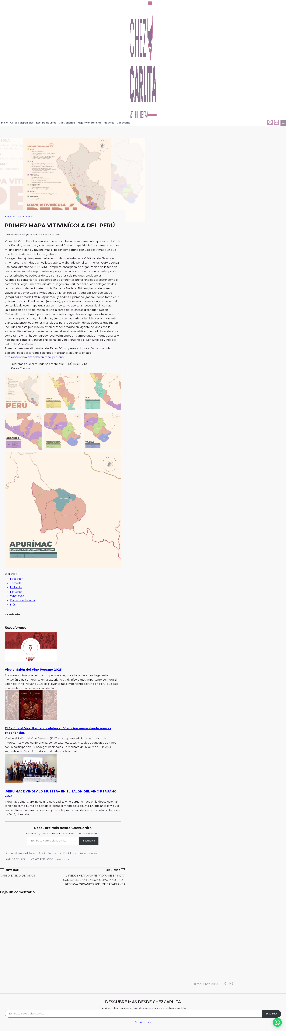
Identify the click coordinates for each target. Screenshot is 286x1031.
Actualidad (10, 216)
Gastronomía (67, 122)
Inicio (4, 122)
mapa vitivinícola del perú (20, 853)
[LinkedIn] (276, 122)
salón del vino (68, 853)
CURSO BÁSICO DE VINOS (17, 873)
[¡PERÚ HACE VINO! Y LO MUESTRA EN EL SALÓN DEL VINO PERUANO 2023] (31, 782)
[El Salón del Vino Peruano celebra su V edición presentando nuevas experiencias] (31, 719)
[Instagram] (270, 122)
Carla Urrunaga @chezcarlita (24, 234)
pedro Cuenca (47, 853)
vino (83, 853)
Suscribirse (89, 840)
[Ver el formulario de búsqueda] (283, 123)
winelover (63, 859)
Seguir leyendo (143, 1022)
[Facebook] (225, 984)
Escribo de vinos (46, 122)
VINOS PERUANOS (42, 859)
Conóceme (123, 122)
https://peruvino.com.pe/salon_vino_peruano (34, 357)
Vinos (93, 853)
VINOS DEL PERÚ (16, 859)
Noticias (109, 122)
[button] (23, 391)
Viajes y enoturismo (89, 122)
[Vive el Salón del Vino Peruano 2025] (31, 660)
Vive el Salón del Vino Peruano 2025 (33, 669)
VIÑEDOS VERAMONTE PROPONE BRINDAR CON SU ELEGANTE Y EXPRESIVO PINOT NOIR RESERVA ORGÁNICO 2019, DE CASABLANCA (94, 877)
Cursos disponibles (22, 122)
